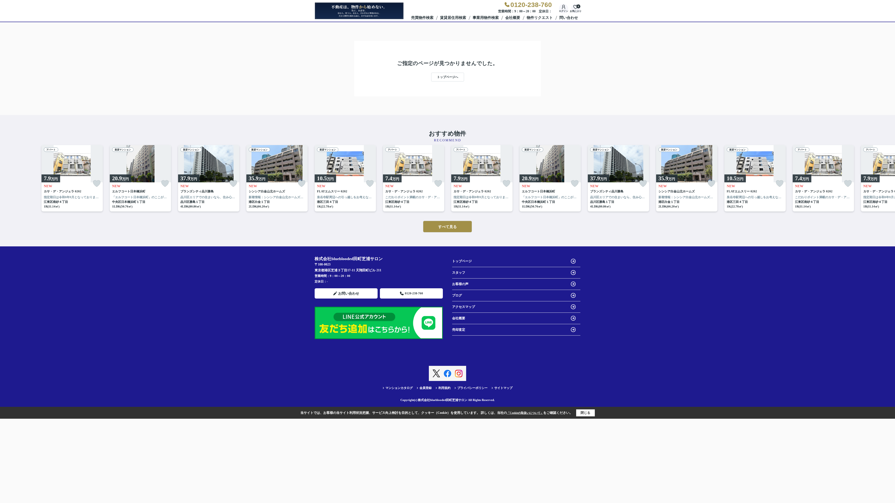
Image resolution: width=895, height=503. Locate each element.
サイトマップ (503, 388)
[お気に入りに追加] (96, 183)
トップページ (462, 261)
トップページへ (447, 77)
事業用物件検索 (486, 18)
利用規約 (444, 388)
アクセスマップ (463, 307)
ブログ (457, 295)
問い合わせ (568, 18)
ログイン (563, 11)
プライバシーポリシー (472, 388)
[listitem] (345, 178)
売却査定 (458, 329)
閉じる (585, 413)
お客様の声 (460, 284)
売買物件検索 (422, 18)
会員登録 (426, 388)
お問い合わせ (348, 293)
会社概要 (512, 18)
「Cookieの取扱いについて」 (525, 413)
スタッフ (458, 272)
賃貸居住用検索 (453, 18)
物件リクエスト (540, 18)
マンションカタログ (399, 388)
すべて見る (447, 227)
